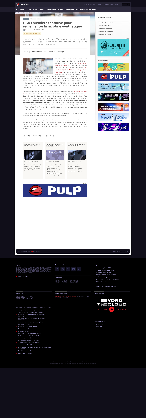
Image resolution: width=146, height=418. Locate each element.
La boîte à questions (51, 9)
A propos (105, 4)
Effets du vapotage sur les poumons (106, 274)
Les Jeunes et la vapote (102, 277)
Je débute (21, 9)
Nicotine (33, 19)
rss (79, 269)
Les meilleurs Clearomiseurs (105, 31)
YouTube (73, 269)
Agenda (86, 4)
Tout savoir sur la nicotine (25, 324)
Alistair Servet (30, 29)
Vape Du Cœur (29, 297)
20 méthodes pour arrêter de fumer (28, 338)
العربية (116, 4)
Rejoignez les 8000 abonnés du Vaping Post (65, 296)
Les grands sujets (69, 9)
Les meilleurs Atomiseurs (105, 28)
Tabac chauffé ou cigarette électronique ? (107, 279)
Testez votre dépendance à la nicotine (28, 340)
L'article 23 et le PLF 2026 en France (28, 345)
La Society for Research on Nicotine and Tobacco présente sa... (54, 145)
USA (39, 19)
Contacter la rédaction (24, 276)
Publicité (91, 361)
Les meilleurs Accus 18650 (105, 34)
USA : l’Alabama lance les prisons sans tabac (32, 144)
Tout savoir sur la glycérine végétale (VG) (29, 333)
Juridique (30, 12)
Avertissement (77, 361)
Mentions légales (68, 361)
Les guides (60, 9)
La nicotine (99, 284)
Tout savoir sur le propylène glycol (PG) (29, 335)
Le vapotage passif (101, 281)
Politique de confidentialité (77, 363)
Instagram (62, 269)
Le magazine (92, 9)
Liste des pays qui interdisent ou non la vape (30, 312)
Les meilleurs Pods (103, 20)
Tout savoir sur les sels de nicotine (27, 326)
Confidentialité (84, 361)
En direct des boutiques (82, 9)
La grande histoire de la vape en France (29, 342)
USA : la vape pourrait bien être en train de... (76, 144)
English (111, 4)
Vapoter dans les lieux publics (104, 272)
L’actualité (28, 9)
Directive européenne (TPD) (103, 268)
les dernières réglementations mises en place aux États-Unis (71, 70)
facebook (57, 269)
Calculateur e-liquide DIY (25, 351)
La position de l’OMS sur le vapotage (106, 286)
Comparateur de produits (25, 353)
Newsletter (93, 4)
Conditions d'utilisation (57, 361)
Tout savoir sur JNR (23, 331)
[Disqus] (55, 221)
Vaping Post (29, 3)
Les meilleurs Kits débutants (105, 23)
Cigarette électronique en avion (26, 310)
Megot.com (99, 326)
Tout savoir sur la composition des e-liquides (30, 322)
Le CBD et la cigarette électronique (105, 270)
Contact (99, 4)
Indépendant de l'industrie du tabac (20, 297)
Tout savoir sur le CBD (24, 329)
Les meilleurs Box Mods (104, 25)
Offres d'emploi (100, 324)
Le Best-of (41, 9)
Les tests (35, 9)
